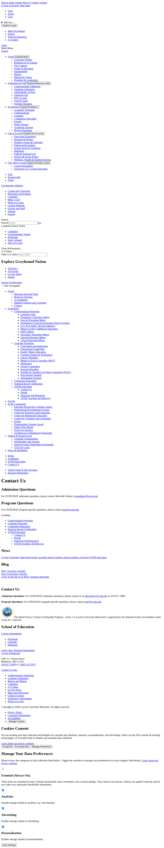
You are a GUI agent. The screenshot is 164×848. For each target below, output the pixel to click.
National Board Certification (28, 383)
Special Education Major (32, 320)
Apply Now (7, 650)
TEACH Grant (21, 447)
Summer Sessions (23, 103)
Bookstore (13, 237)
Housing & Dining (23, 139)
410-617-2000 (8, 664)
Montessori (26, 363)
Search (4, 51)
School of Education (11, 282)
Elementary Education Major (35, 317)
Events (17, 421)
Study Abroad (21, 124)
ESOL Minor (27, 331)
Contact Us (26, 389)
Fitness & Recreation (24, 145)
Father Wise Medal (23, 427)
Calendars (13, 196)
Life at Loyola (15, 133)
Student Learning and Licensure (30, 302)
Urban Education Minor (32, 340)
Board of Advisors (23, 297)
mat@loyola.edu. (93, 601)
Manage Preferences (41, 746)
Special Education (29, 369)
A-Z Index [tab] (13, 39)
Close (4, 45)
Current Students (16, 205)
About (11, 56)
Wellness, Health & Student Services (32, 159)
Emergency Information (20, 698)
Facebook (13, 639)
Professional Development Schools (31, 409)
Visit (10, 11)
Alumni (11, 211)
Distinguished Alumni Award (29, 424)
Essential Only (22, 746)
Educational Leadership (32, 349)
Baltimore (19, 151)
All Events (13, 271)
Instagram (13, 645)
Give (10, 16)
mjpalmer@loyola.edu (86, 496)
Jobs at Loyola (15, 243)
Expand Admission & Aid (38, 83)
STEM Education (23, 386)
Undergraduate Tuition (19, 234)
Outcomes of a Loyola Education (31, 169)
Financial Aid (21, 95)
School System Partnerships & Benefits (34, 444)
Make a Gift (14, 199)
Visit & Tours (21, 101)
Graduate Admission (24, 89)
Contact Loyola (9, 670)
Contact (18, 305)
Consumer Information (19, 715)
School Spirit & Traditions (27, 148)
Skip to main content (11, 2)
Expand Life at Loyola (33, 133)
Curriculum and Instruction (34, 346)
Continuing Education (25, 118)
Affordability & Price (25, 92)
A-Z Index (13, 687)
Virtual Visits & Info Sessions (22, 470)
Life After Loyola (16, 162)
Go (39, 222)
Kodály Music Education (33, 352)
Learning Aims (28, 314)
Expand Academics (29, 107)
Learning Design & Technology (36, 355)
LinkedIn (12, 642)
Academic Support (23, 127)
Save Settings (9, 845)
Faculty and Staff (16, 208)
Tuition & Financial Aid (20, 436)
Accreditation (21, 300)
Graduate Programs (24, 343)
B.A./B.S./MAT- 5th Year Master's (37, 326)
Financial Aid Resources (32, 395)
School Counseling (30, 366)
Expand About (21, 57)
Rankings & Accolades (25, 62)
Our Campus (20, 65)
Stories (11, 277)
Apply (11, 14)
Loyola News (14, 690)
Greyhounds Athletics (12, 185)
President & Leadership (26, 80)
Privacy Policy (15, 712)
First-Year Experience (25, 136)
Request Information (18, 473)
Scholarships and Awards (27, 441)
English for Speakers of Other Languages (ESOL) (45, 372)
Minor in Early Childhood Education (39, 328)
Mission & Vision (23, 77)
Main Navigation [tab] (16, 31)
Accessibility (14, 718)
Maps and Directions (18, 692)
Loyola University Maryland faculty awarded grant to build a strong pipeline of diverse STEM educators (54, 557)
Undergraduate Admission (27, 86)
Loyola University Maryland (15, 5)
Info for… (9, 22)
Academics (13, 106)
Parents (11, 214)
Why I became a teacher (13, 571)
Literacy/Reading (29, 357)
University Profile (23, 60)
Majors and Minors (17, 681)
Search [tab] (11, 34)
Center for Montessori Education (30, 415)
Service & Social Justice (26, 156)
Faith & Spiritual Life (25, 154)
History (18, 74)
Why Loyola (20, 98)
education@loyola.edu (96, 596)
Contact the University (19, 191)
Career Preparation (23, 166)
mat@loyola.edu (70, 509)
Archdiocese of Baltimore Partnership (33, 433)
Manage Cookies (17, 721)
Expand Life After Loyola (38, 163)
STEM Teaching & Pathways (35, 398)
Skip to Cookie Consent (35, 2)
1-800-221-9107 (27, 664)
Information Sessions (31, 378)
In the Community (17, 404)
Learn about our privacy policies (17, 743)
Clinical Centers (16, 695)
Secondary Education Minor (34, 334)
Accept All (7, 746)
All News (12, 268)
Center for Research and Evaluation (32, 412)
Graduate (18, 115)
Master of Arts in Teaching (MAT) (37, 360)
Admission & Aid (16, 83)
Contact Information (11, 633)
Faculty (18, 121)
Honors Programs (23, 130)
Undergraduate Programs (26, 311)
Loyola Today (15, 274)
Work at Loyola (16, 202)
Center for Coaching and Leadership (32, 418)
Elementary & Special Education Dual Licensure (45, 323)
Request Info (14, 177)
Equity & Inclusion (23, 68)
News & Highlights (17, 450)
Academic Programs (24, 110)
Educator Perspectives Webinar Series (33, 407)
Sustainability (21, 71)
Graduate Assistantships (26, 438)
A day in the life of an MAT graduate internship (25, 577)
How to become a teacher (14, 574)
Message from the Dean (26, 294)
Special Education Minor (33, 337)
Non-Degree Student (30, 375)
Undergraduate (21, 113)
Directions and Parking (19, 194)
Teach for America (23, 430)
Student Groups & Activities (28, 142)
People (23, 392)
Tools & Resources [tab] (17, 37)
